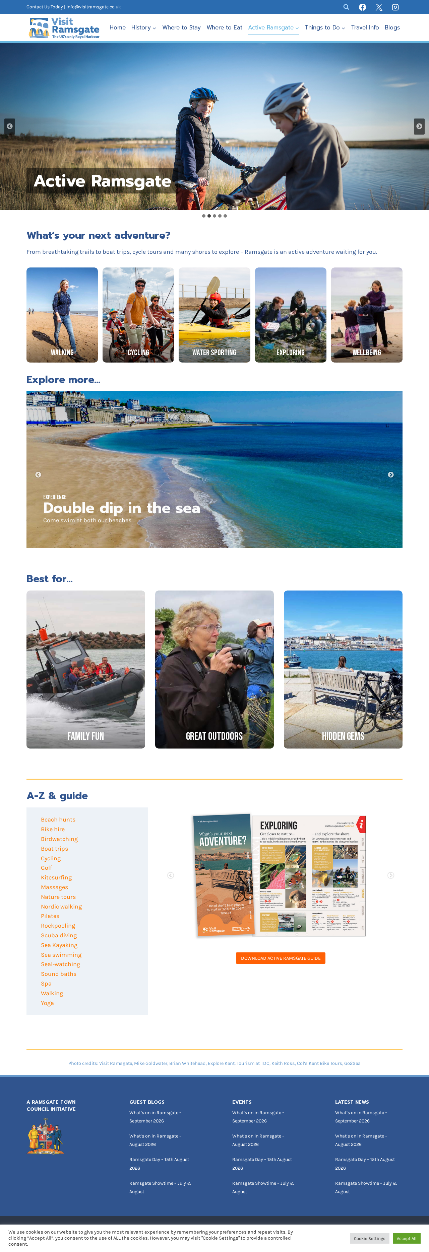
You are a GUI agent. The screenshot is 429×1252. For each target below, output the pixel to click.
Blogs (392, 27)
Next (390, 475)
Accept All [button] (407, 1238)
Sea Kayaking (59, 945)
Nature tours (58, 897)
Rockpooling (58, 925)
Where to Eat (224, 27)
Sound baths (58, 973)
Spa (46, 983)
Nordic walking (61, 906)
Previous (38, 475)
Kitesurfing (56, 877)
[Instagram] (395, 7)
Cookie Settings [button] (369, 1238)
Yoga (47, 1003)
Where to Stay (181, 27)
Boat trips (54, 848)
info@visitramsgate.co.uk (93, 7)
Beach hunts (58, 819)
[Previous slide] (9, 127)
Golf (46, 867)
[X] (379, 7)
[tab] (203, 216)
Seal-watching (60, 964)
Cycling (51, 858)
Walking (52, 993)
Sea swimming (61, 954)
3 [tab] (287, 934)
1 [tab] (266, 934)
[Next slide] (419, 127)
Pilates (50, 916)
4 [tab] (297, 934)
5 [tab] (307, 934)
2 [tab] (276, 934)
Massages (54, 887)
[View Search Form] (346, 7)
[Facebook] (363, 7)
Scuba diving (59, 935)
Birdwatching (59, 839)
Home (118, 27)
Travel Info (365, 27)
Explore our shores (193, 508)
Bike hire (53, 829)
